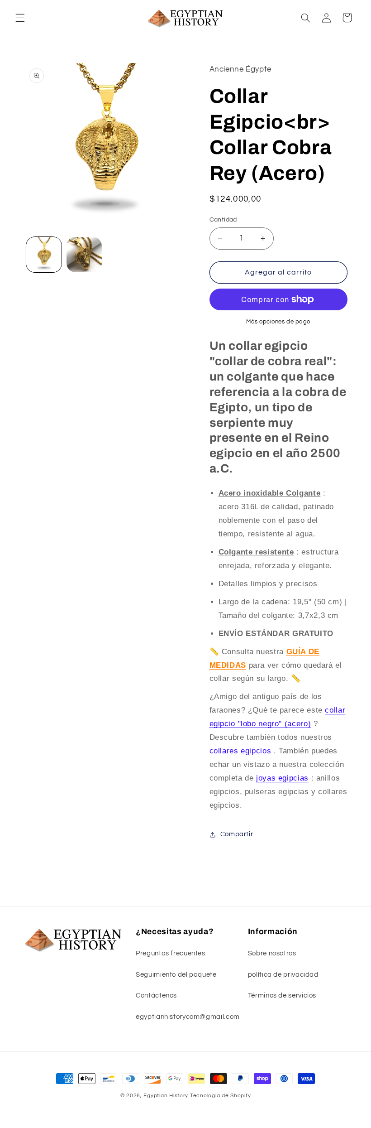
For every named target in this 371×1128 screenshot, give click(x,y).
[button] (20, 17)
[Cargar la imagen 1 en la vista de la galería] (44, 254)
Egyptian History (165, 1095)
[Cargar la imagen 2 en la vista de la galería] (84, 254)
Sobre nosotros (272, 953)
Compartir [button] (236, 834)
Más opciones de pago (278, 322)
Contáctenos (156, 995)
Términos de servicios (282, 995)
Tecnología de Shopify (220, 1095)
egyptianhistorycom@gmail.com (188, 1016)
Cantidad (223, 220)
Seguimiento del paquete (176, 974)
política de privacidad (283, 974)
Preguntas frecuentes (170, 953)
